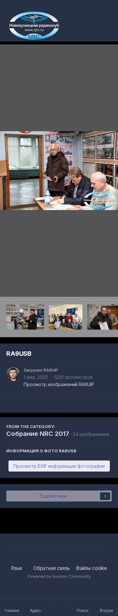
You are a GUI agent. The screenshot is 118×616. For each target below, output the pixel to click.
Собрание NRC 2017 (37, 433)
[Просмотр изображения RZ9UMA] (25, 317)
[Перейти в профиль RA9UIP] (13, 374)
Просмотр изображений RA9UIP (59, 384)
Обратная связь (51, 568)
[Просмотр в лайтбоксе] (59, 170)
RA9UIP (51, 370)
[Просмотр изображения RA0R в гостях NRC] (65, 317)
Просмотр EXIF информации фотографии (59, 466)
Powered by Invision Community (59, 576)
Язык (17, 568)
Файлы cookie (91, 568)
